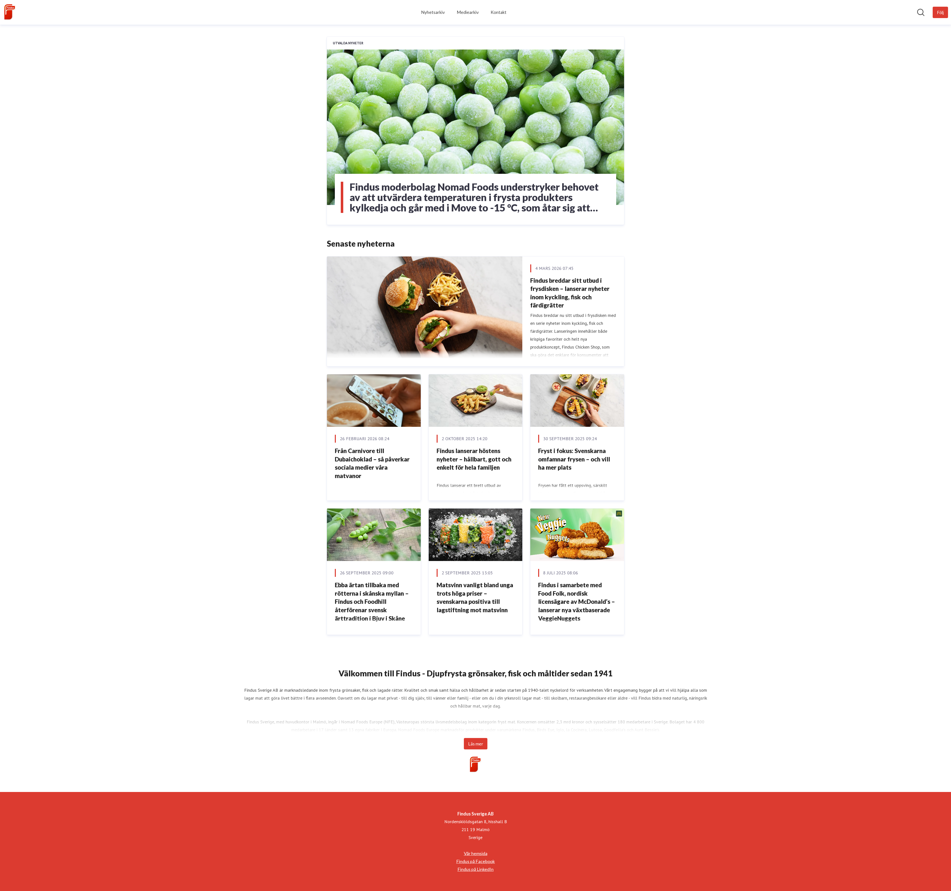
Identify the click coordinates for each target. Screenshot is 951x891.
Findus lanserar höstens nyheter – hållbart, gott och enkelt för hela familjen (474, 459)
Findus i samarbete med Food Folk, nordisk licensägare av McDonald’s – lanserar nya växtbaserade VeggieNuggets (576, 601)
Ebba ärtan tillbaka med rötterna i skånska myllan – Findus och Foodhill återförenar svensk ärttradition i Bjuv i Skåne (372, 601)
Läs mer (475, 743)
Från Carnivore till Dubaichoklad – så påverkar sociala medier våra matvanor (372, 463)
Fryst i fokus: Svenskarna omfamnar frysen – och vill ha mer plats (574, 459)
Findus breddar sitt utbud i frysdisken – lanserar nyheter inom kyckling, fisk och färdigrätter (569, 293)
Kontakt (498, 12)
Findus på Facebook (475, 861)
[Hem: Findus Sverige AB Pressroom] (10, 12)
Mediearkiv (468, 12)
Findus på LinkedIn (475, 869)
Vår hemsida (475, 853)
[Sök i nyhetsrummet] (921, 12)
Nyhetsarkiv (433, 12)
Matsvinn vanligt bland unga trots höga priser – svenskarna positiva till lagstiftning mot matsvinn (475, 597)
